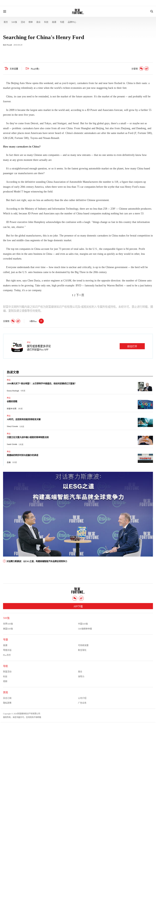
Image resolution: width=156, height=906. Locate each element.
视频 (5, 681)
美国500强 (8, 629)
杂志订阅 (7, 698)
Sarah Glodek (12, 444)
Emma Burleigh (13, 391)
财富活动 (7, 671)
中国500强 (83, 624)
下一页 (80, 295)
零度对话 (7, 650)
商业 (38, 22)
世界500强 (8, 624)
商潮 (54, 22)
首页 (6, 22)
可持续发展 (83, 645)
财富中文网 (11, 409)
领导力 (81, 676)
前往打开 (132, 346)
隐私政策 (7, 703)
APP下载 (78, 606)
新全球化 (82, 650)
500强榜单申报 (85, 629)
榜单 (31, 22)
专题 (62, 22)
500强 (14, 22)
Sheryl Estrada (12, 426)
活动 (23, 22)
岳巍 (9, 462)
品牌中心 (72, 22)
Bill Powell (7, 45)
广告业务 (82, 703)
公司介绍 (82, 698)
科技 (46, 22)
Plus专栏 (7, 655)
